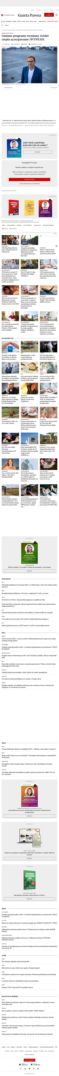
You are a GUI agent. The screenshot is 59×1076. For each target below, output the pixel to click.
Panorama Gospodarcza (29, 1054)
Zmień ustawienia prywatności (47, 1047)
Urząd (4, 30)
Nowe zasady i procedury (29, 893)
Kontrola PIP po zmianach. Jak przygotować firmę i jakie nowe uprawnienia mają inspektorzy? (29, 605)
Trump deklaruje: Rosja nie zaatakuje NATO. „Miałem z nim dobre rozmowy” (29, 749)
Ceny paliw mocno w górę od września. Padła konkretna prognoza (25, 619)
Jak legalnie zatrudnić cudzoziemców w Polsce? (29, 895)
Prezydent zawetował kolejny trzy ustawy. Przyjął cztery (21, 679)
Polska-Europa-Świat (7, 935)
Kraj (3, 582)
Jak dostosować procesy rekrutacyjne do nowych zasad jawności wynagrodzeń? (30, 811)
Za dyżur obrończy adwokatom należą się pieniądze (20, 981)
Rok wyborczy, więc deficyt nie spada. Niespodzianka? (21, 968)
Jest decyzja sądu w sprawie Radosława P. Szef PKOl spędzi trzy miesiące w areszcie (47, 357)
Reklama (13, 1047)
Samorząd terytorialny (10, 30)
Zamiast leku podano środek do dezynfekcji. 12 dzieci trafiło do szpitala (27, 613)
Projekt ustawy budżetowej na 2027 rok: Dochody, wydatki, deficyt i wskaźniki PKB (29, 657)
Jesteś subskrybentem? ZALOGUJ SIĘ (29, 183)
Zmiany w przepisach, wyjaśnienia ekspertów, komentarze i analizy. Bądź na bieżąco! (29, 854)
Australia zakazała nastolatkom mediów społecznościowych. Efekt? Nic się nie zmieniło (28, 773)
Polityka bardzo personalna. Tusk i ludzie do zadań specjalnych (24, 672)
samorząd (19, 225)
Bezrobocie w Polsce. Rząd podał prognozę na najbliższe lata (23, 600)
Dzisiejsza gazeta (9, 15)
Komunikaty (19, 1047)
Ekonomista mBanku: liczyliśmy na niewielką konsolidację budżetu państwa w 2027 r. (10, 378)
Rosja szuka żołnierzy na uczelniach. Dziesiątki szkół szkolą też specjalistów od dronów (29, 756)
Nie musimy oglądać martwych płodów (15, 962)
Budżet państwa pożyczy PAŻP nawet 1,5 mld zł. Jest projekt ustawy (26, 626)
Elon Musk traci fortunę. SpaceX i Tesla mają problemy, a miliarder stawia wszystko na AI (28, 1003)
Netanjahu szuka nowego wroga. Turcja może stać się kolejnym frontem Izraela (27, 765)
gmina (3, 225)
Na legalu (4, 943)
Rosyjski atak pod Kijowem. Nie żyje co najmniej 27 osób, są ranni (25, 593)
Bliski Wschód (5, 761)
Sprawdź (37, 152)
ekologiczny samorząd (48, 225)
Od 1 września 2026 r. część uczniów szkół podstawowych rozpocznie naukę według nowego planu (47, 378)
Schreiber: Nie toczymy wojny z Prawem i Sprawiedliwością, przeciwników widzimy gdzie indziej (28, 1027)
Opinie (3, 959)
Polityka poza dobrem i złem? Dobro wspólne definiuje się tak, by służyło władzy (28, 1018)
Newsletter (41, 1051)
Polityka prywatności (33, 1047)
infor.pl (51, 10)
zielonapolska (37, 225)
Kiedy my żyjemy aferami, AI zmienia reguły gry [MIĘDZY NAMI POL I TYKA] (29, 923)
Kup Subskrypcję (49, 15)
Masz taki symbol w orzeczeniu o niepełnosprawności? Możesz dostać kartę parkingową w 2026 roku (29, 665)
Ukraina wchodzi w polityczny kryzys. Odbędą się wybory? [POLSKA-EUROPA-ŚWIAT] (26, 939)
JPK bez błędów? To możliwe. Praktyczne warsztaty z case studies (29, 567)
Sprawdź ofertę (29, 179)
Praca (3, 597)
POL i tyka (4, 920)
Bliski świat (4, 926)
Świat (3, 590)
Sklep (57, 10)
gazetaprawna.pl (28, 1051)
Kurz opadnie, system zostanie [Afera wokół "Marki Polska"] (23, 1011)
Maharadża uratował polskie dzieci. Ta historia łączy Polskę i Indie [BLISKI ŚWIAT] (28, 930)
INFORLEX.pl (21, 1051)
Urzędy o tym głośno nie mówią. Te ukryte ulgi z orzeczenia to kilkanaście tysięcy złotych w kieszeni (9, 357)
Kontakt (3, 1047)
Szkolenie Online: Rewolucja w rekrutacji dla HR (29, 808)
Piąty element (5, 644)
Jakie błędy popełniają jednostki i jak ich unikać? (35, 144)
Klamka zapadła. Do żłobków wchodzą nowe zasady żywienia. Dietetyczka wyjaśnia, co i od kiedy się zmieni (28, 686)
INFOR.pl (16, 1051)
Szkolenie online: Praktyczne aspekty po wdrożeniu (36, 147)
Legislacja (4, 676)
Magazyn (4, 669)
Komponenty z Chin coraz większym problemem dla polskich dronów (28, 357)
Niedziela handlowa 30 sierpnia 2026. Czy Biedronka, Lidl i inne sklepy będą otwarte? (29, 586)
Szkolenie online (29, 565)
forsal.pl (46, 10)
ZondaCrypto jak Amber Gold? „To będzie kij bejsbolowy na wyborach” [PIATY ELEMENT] (29, 648)
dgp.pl (32, 10)
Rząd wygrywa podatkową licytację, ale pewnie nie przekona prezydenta (27, 1034)
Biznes (3, 616)
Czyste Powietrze (28, 225)
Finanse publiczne (6, 653)
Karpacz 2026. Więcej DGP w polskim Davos (17, 987)
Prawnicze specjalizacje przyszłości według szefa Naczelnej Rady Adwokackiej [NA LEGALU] (29, 947)
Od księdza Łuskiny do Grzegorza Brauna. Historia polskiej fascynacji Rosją (29, 974)
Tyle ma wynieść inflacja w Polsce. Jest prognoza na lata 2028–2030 (29, 378)
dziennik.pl (39, 10)
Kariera (25, 1047)
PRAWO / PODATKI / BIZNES (29, 850)
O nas (8, 1047)
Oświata (3, 636)
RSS (56, 1047)
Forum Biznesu (51, 1051)
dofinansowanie (11, 225)
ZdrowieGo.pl (35, 1051)
